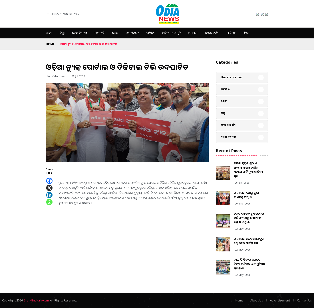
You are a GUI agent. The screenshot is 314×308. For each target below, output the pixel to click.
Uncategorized (232, 77)
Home (50, 44)
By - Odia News (56, 76)
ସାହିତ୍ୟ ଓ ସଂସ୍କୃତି (171, 33)
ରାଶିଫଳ (231, 33)
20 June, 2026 (243, 203)
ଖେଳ (115, 33)
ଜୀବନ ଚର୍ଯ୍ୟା (212, 33)
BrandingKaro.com (36, 300)
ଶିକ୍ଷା (246, 33)
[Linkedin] (49, 195)
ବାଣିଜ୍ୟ (150, 33)
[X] (49, 188)
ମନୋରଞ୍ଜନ (132, 33)
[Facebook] (49, 181)
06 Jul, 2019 (78, 76)
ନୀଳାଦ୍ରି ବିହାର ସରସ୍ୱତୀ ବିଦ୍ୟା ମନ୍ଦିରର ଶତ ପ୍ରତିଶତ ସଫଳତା (249, 264)
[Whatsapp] (49, 202)
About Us (256, 300)
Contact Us (304, 300)
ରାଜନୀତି (99, 33)
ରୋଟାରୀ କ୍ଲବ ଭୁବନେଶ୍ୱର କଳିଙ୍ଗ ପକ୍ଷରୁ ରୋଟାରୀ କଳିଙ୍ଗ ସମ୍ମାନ (249, 218)
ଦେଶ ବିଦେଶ (79, 33)
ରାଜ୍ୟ (49, 33)
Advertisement (280, 300)
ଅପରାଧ (192, 33)
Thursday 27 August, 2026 (63, 14)
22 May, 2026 (243, 228)
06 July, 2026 (242, 182)
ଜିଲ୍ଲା (62, 33)
